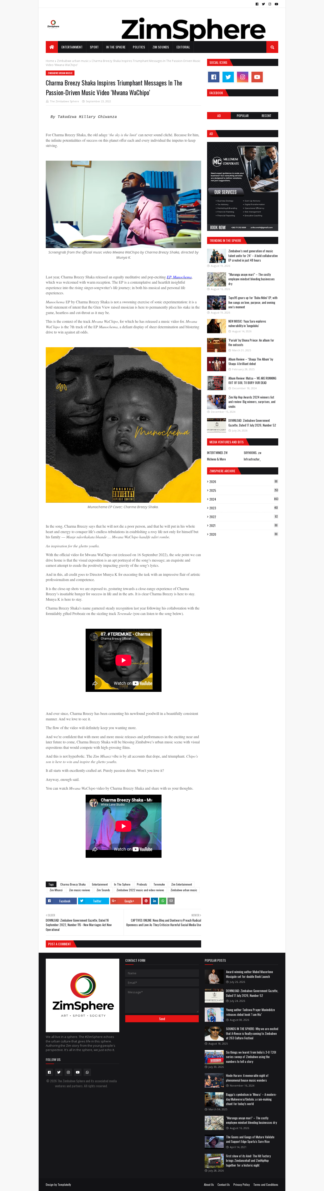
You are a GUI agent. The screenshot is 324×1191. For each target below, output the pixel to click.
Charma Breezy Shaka (73, 884)
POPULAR (243, 115)
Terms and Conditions (265, 1184)
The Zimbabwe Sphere (64, 101)
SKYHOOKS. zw (252, 452)
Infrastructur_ (252, 459)
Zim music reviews (79, 890)
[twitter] (263, 4)
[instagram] (269, 4)
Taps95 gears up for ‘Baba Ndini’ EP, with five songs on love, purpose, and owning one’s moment (253, 302)
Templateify (64, 1184)
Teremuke (159, 884)
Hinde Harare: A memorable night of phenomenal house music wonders (247, 1078)
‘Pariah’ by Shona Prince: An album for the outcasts (251, 342)
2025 (243, 490)
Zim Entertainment (181, 884)
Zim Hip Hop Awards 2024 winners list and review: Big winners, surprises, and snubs (251, 402)
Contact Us (224, 1184)
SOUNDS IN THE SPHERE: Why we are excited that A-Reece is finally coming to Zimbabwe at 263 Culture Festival (252, 1033)
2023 (243, 508)
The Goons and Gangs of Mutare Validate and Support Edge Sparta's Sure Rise (250, 1139)
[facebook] (257, 4)
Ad (219, 115)
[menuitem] (52, 47)
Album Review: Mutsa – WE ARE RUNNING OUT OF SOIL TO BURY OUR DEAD (252, 380)
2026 (243, 481)
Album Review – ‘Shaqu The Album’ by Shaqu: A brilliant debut (250, 361)
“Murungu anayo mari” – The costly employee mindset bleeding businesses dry (251, 279)
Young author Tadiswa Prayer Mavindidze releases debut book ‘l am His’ (250, 1012)
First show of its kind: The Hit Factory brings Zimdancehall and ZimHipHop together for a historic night (248, 1160)
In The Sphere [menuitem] (115, 46)
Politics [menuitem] (139, 46)
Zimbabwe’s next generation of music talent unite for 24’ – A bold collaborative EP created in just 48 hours (253, 256)
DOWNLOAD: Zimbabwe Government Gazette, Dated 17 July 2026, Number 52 (252, 422)
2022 (243, 516)
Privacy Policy (241, 1184)
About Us (209, 1184)
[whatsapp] (87, 1072)
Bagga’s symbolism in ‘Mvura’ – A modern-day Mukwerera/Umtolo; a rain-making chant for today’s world (251, 1099)
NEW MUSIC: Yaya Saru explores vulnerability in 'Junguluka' (247, 323)
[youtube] (275, 4)
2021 (243, 525)
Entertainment (100, 884)
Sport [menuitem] (94, 46)
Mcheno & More (216, 459)
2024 (243, 499)
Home (50, 61)
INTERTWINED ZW (217, 452)
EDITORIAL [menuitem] (183, 46)
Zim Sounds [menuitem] (161, 46)
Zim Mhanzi (56, 890)
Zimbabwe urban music (73, 61)
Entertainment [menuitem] (72, 46)
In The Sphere (122, 884)
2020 (243, 534)
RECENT (266, 115)
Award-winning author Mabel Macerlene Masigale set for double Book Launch (249, 974)
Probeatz (142, 884)
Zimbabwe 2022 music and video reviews (140, 890)
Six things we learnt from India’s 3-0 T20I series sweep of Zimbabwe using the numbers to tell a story (251, 1057)
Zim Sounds (103, 890)
